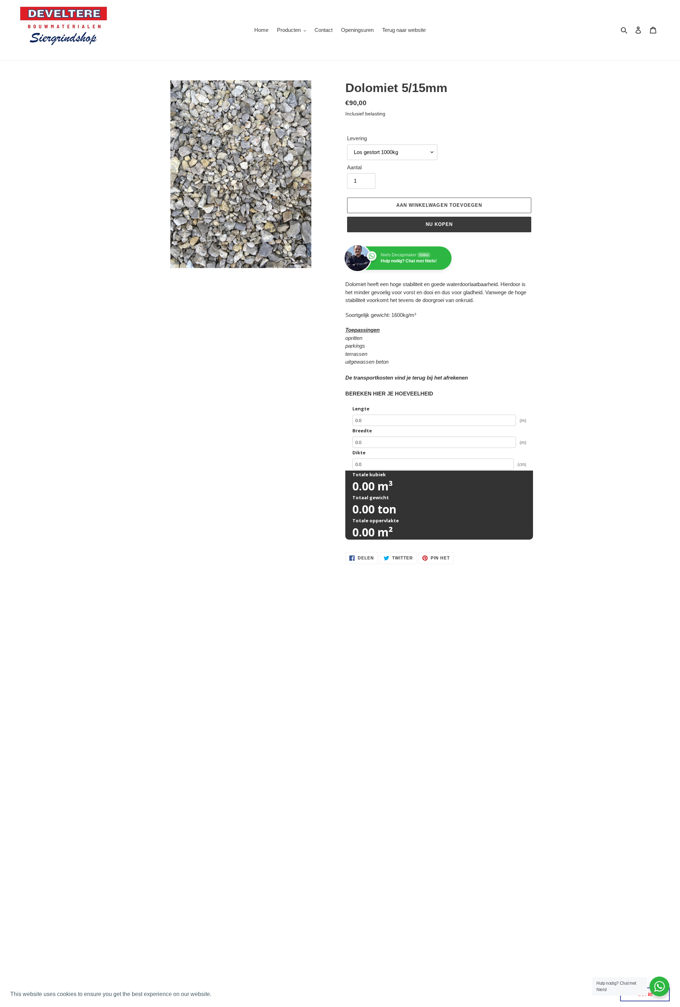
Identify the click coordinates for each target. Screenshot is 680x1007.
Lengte (360, 408)
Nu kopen (439, 224)
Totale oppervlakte (375, 520)
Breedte (362, 430)
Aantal (354, 167)
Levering (357, 138)
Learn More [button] (228, 994)
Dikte (359, 452)
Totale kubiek (369, 474)
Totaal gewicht (370, 497)
